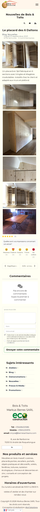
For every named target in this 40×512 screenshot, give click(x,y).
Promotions (15, 390)
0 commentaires (26, 38)
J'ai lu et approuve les (18, 342)
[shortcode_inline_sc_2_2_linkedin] (12, 447)
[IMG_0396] (20, 54)
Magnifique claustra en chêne (13, 266)
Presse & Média (16, 386)
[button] (24, 23)
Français (10, 510)
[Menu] (37, 4)
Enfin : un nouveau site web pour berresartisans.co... (30, 266)
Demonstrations (17, 377)
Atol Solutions (31, 507)
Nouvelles (12, 34)
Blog (4, 34)
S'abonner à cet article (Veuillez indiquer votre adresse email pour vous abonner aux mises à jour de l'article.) (21, 336)
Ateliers (13, 368)
